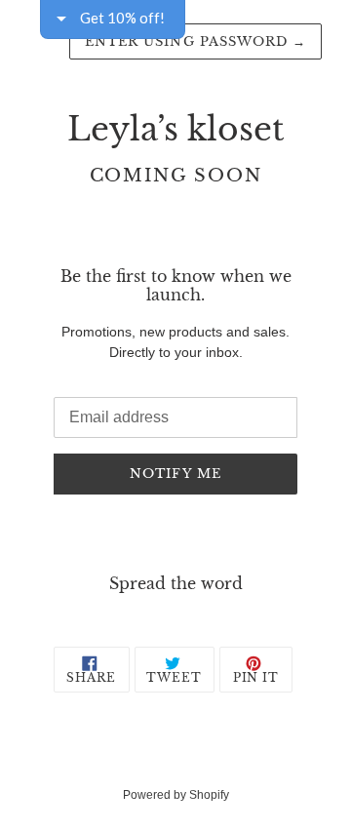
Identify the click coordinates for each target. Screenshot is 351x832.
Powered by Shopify (176, 795)
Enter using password (195, 41)
